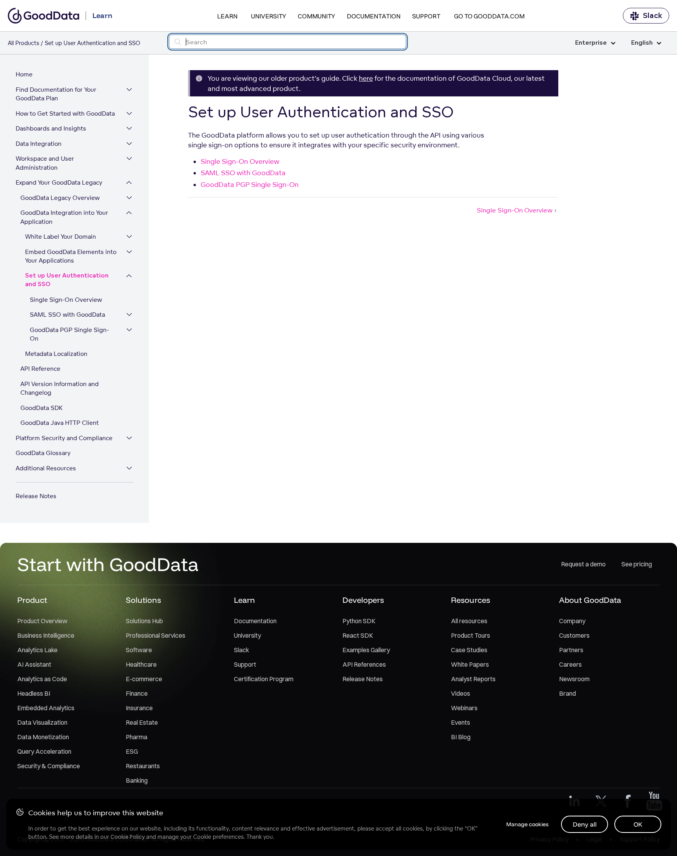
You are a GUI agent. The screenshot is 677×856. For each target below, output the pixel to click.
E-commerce (144, 679)
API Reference (40, 368)
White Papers (470, 664)
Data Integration (39, 143)
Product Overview (42, 621)
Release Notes (36, 496)
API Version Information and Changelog (59, 388)
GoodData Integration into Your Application (64, 217)
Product (32, 600)
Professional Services (155, 635)
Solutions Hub (144, 621)
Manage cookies (527, 824)
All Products (23, 43)
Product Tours (470, 635)
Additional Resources (46, 468)
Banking (137, 780)
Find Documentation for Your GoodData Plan (56, 94)
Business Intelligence (45, 635)
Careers (570, 664)
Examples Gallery (366, 650)
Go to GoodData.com (489, 16)
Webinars (464, 708)
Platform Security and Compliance (64, 438)
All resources (469, 621)
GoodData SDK (41, 408)
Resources (470, 600)
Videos (460, 693)
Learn (227, 16)
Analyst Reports (473, 679)
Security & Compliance (48, 766)
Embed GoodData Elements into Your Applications (70, 256)
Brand (567, 693)
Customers (574, 635)
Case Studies (469, 650)
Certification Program (263, 679)
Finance (137, 693)
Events (460, 722)
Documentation (373, 16)
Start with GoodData (108, 564)
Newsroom (574, 679)
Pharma (136, 737)
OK (638, 824)
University (268, 16)
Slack (652, 16)
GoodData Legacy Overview (60, 197)
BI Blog (461, 737)
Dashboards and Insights (51, 128)
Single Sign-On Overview (66, 299)
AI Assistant (34, 664)
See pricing (636, 564)
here (366, 78)
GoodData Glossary (43, 453)
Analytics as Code (42, 679)
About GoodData (590, 600)
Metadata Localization (56, 353)
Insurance (139, 708)
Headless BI (33, 693)
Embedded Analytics (45, 708)
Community (316, 16)
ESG (132, 751)
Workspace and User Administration (45, 163)
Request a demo (583, 564)
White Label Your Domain (60, 236)
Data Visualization (42, 722)
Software (139, 650)
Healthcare (141, 664)
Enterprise (591, 43)
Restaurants (143, 766)
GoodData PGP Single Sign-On (69, 334)
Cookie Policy (127, 836)
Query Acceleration (44, 751)
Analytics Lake (37, 650)
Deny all (585, 824)
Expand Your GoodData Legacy (59, 182)
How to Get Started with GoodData (65, 113)
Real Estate (142, 722)
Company (572, 621)
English (642, 43)
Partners (571, 650)
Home (24, 74)
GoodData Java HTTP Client (59, 422)
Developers (363, 600)
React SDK (357, 635)
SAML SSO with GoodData (67, 314)
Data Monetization (43, 737)
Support (426, 16)
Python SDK (358, 621)
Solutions (143, 600)
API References (364, 664)
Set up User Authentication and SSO (67, 280)
